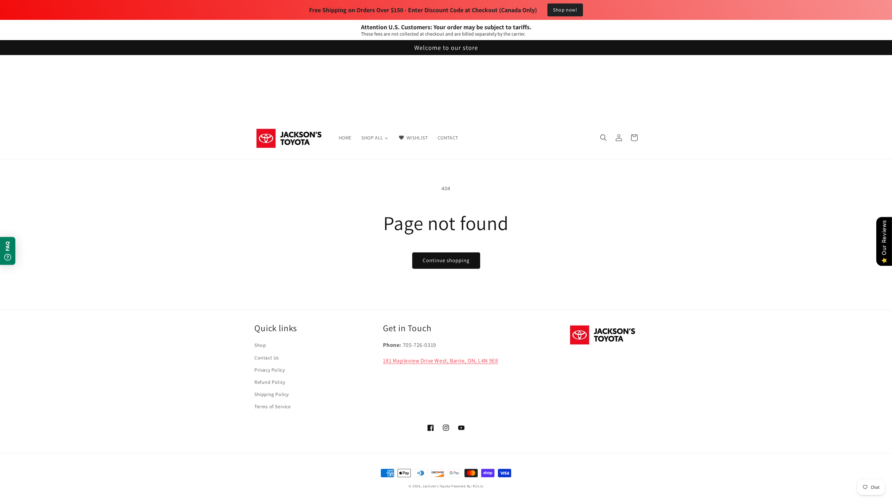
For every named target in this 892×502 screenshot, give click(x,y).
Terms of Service (272, 406)
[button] (603, 137)
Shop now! (565, 10)
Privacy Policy (269, 370)
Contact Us (266, 358)
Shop (260, 345)
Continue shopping (446, 260)
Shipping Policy (271, 394)
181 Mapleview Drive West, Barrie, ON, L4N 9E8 (440, 360)
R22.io (478, 486)
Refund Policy (269, 382)
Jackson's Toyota (436, 486)
